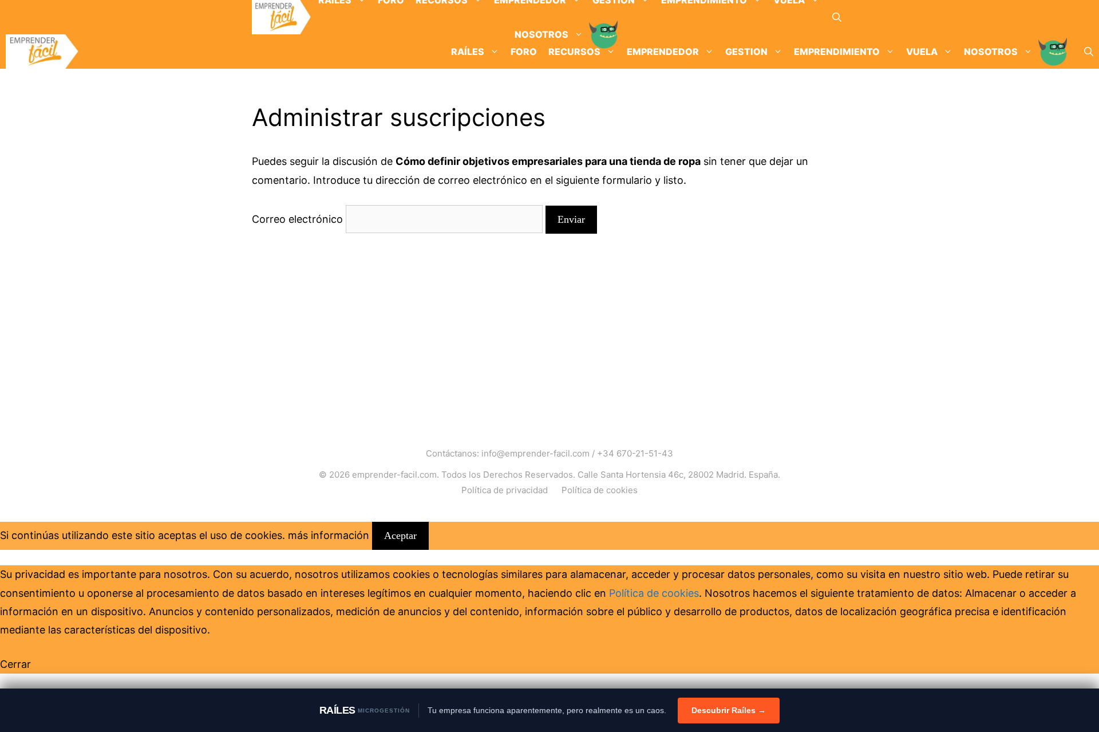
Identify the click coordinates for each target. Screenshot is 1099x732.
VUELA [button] (922, 51)
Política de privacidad (504, 490)
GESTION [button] (746, 51)
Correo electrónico (297, 219)
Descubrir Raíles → (728, 710)
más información (328, 535)
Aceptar (400, 535)
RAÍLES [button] (467, 51)
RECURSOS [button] (574, 51)
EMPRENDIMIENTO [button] (837, 51)
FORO (524, 51)
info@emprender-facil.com (535, 453)
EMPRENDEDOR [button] (663, 51)
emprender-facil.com (394, 474)
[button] (837, 17)
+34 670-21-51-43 (635, 453)
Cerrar (15, 664)
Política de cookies (600, 490)
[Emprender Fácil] (281, 17)
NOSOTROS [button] (991, 51)
